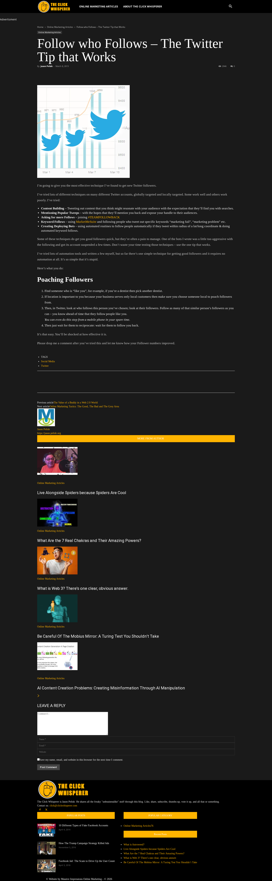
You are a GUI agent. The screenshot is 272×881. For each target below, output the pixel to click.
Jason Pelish (47, 66)
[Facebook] (41, 74)
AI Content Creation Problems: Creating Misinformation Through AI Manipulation (111, 688)
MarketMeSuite (86, 221)
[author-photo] (46, 425)
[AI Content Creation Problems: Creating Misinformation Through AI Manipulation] (136, 656)
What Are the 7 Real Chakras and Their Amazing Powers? (89, 540)
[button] (230, 7)
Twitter (45, 365)
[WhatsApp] (66, 74)
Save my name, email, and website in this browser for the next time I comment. (81, 759)
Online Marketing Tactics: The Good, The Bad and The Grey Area (84, 406)
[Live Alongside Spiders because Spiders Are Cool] (136, 461)
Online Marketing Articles (98, 6)
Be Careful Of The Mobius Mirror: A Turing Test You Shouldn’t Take (98, 636)
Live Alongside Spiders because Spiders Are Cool (81, 492)
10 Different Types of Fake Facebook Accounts (83, 825)
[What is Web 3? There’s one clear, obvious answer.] (136, 560)
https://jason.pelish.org (49, 433)
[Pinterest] (58, 74)
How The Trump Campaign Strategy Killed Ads (84, 843)
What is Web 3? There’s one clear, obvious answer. (82, 588)
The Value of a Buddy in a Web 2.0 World (75, 402)
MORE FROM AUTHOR (150, 438)
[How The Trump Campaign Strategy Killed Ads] (46, 847)
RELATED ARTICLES (120, 438)
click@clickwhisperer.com (63, 805)
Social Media (48, 361)
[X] (49, 74)
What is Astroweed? (134, 844)
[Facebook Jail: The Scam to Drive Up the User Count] (46, 865)
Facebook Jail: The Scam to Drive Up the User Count (87, 861)
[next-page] (38, 696)
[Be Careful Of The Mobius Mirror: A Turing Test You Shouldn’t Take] (136, 608)
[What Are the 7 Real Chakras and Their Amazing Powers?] (136, 513)
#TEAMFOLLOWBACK (104, 217)
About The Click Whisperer (142, 6)
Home (40, 27)
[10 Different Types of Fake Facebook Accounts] (46, 830)
